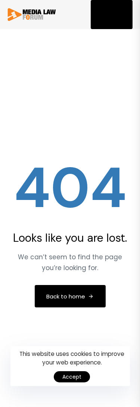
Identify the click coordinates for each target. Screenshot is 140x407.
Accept (71, 377)
